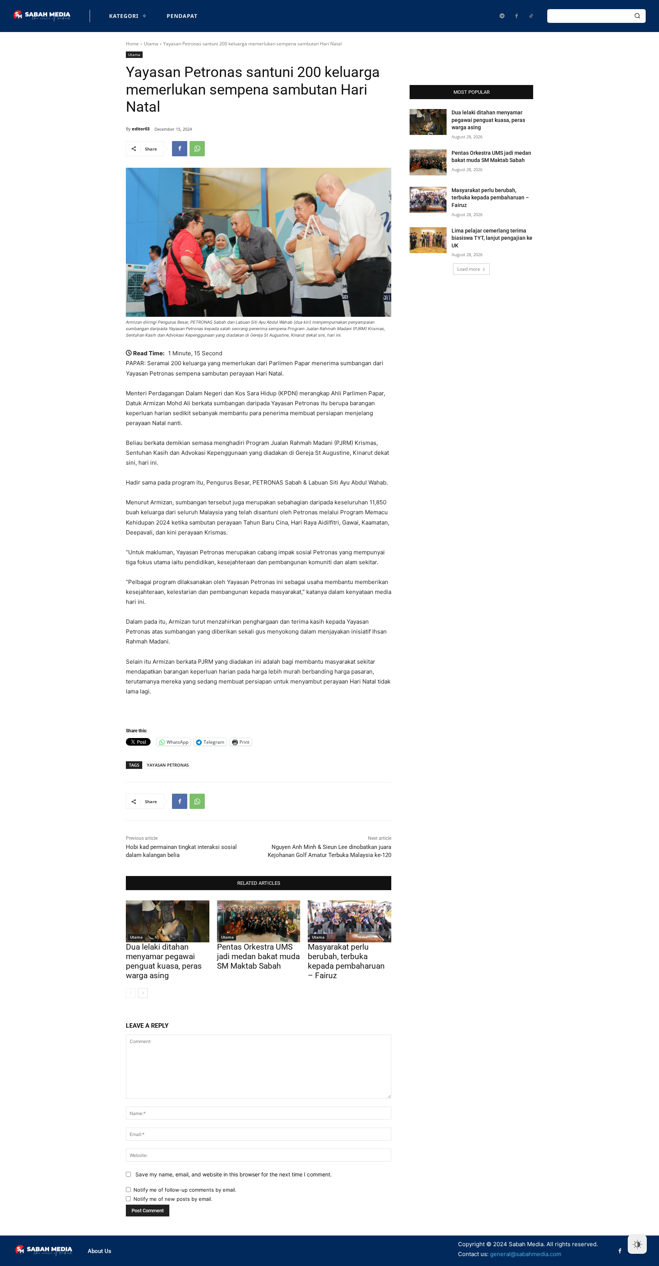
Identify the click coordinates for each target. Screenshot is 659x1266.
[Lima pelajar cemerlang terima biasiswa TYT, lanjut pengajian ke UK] (428, 240)
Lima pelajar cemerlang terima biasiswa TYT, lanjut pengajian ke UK (492, 238)
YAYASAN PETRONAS (168, 765)
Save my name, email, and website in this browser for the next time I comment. (233, 1174)
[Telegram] (502, 16)
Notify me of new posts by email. (172, 1199)
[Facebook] (516, 16)
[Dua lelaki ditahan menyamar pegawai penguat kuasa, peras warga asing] (167, 921)
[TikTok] (531, 16)
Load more (468, 269)
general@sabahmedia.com (525, 1254)
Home (132, 43)
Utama (151, 43)
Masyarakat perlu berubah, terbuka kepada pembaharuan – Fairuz (346, 961)
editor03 (140, 129)
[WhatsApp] (197, 148)
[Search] (637, 16)
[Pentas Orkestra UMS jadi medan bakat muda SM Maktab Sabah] (259, 921)
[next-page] (143, 993)
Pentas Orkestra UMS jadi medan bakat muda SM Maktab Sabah (258, 956)
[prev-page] (130, 993)
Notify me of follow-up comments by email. (184, 1190)
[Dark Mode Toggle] (637, 1244)
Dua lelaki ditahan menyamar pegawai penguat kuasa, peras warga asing (164, 961)
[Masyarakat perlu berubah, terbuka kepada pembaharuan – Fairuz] (349, 921)
